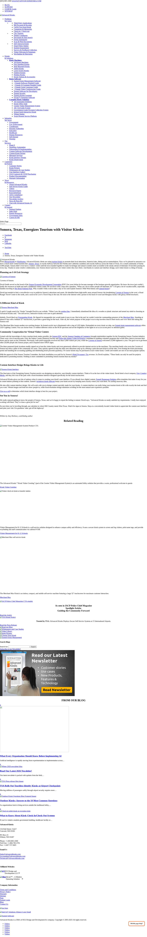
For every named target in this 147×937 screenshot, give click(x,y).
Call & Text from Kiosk (22, 27)
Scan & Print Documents (23, 42)
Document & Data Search (23, 38)
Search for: (4, 647)
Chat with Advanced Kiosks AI (20, 203)
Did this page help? (136, 923)
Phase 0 (12, 145)
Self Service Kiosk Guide (18, 186)
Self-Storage (13, 137)
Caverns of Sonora (122, 292)
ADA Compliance (15, 195)
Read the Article (6, 615)
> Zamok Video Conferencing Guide (27, 89)
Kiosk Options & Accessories (24, 77)
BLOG (7, 5)
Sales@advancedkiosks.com (10, 854)
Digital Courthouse (21, 35)
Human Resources (16, 135)
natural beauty (104, 289)
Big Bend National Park (23, 289)
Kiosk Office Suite (20, 104)
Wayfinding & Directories (23, 54)
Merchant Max (128, 317)
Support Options (15, 209)
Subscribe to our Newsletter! (10, 649)
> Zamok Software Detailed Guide (26, 83)
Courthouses (13, 126)
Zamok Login (5, 900)
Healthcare (13, 133)
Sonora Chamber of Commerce (79, 336)
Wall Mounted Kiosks (22, 66)
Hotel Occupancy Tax (81, 354)
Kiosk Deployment (16, 160)
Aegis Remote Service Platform (25, 116)
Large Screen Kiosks (21, 71)
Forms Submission (20, 40)
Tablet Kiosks (19, 69)
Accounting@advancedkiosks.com (12, 856)
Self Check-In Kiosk (21, 44)
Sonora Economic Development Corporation (45, 284)
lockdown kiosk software (46, 381)
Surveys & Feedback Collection (25, 50)
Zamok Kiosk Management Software (27, 81)
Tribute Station (19, 114)
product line (65, 311)
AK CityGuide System (22, 108)
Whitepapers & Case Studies (19, 170)
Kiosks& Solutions (9, 57)
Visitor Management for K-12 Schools (14, 533)
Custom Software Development (20, 151)
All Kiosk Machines (21, 62)
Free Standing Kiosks (21, 64)
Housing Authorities (16, 129)
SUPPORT (9, 7)
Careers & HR (14, 218)
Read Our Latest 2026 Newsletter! (16, 771)
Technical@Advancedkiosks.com (12, 858)
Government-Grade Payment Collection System (31, 110)
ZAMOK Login (10, 9)
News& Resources (9, 181)
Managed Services (16, 155)
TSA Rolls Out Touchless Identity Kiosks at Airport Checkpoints (30, 786)
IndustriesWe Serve (8, 119)
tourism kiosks (57, 262)
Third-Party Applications (23, 23)
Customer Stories (15, 166)
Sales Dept (13, 211)
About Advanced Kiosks (18, 184)
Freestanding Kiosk (25, 317)
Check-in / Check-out (21, 31)
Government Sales (16, 215)
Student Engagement (21, 48)
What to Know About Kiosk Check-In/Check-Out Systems (27, 815)
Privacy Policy (5, 892)
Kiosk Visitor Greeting (8, 487)
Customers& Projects (8, 163)
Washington (21, 262)
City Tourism (18, 33)
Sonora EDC (57, 336)
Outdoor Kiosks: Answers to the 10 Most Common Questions (28, 800)
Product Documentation (17, 176)
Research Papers (15, 191)
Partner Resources (15, 213)
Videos (11, 189)
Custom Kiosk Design (17, 153)
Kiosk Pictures (14, 168)
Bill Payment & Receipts (23, 25)
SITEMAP (9, 11)
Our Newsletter (14, 197)
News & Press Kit (15, 201)
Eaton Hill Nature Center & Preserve (72, 338)
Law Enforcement (15, 124)
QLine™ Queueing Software (24, 98)
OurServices (8, 142)
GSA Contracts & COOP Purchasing (22, 174)
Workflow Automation (17, 147)
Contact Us (4, 904)
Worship (12, 139)
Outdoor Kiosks (19, 73)
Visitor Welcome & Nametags (24, 52)
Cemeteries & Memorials (23, 29)
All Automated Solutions (23, 102)
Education (13, 131)
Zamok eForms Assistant (23, 95)
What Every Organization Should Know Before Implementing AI (30, 756)
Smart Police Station (21, 46)
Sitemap (3, 896)
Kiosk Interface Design (17, 158)
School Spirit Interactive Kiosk (25, 112)
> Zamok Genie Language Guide (26, 87)
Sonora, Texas (34, 264)
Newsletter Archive (16, 199)
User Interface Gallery (17, 172)
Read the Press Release (8, 625)
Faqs (1, 898)
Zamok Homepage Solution (106, 379)
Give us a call (5, 391)
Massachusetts (9, 262)
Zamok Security (19, 93)
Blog (2, 902)
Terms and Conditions (8, 890)
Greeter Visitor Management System (27, 106)
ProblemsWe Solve (8, 20)
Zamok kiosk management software (128, 325)
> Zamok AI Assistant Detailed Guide (27, 85)
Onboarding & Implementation (20, 149)
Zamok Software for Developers (25, 91)
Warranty (3, 894)
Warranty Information (17, 178)
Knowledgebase (15, 193)
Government (13, 122)
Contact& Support (8, 206)
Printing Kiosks (19, 75)
